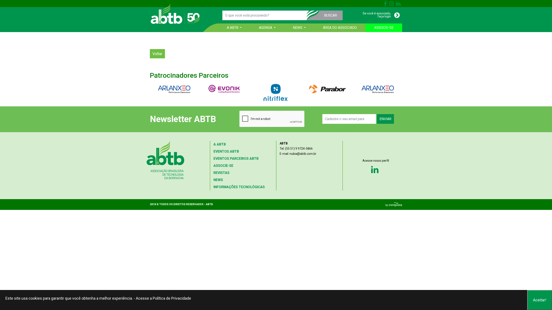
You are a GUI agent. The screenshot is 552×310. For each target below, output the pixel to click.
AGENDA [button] (266, 28)
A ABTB (219, 144)
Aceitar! (539, 300)
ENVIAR (385, 119)
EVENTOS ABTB (226, 151)
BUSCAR (330, 15)
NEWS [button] (298, 28)
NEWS (218, 180)
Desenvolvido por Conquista (394, 204)
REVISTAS (221, 173)
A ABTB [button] (233, 28)
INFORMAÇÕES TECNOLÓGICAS (239, 187)
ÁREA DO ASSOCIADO (340, 28)
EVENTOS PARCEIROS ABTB (236, 159)
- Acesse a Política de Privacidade (162, 298)
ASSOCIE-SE (384, 28)
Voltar (157, 53)
